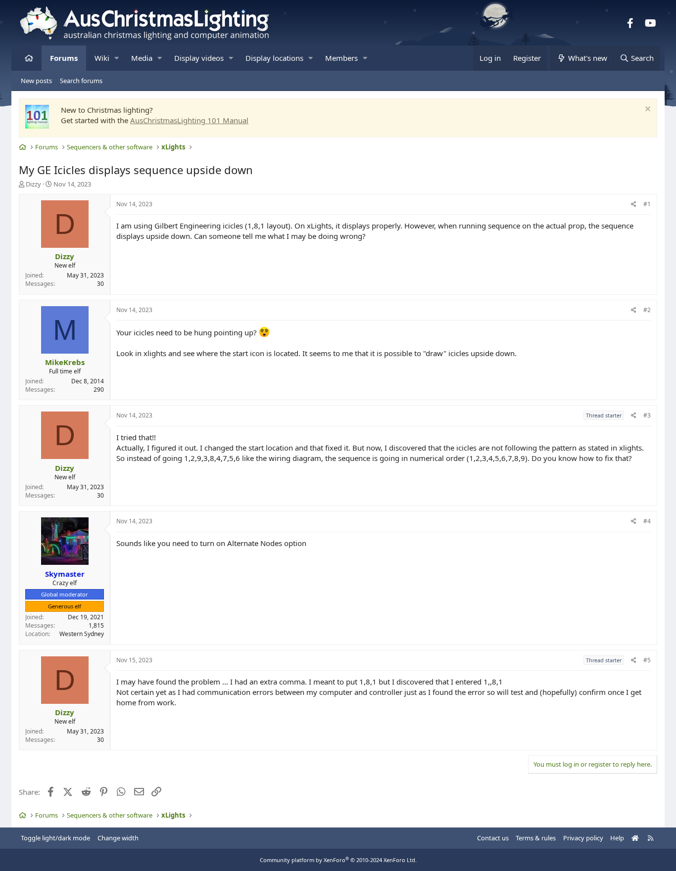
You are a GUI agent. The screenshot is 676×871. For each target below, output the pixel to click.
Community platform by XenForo (338, 860)
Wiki (102, 58)
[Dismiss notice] (646, 110)
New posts (36, 80)
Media (141, 58)
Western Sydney (81, 634)
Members (341, 58)
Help (617, 837)
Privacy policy (583, 837)
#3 (647, 415)
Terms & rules (536, 837)
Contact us (493, 837)
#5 (647, 660)
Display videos (199, 58)
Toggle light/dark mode (55, 837)
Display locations (274, 58)
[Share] (634, 204)
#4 (647, 521)
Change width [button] (118, 837)
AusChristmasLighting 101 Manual (189, 120)
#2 (647, 310)
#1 (647, 204)
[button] (116, 58)
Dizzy (33, 184)
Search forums (81, 80)
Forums (64, 58)
